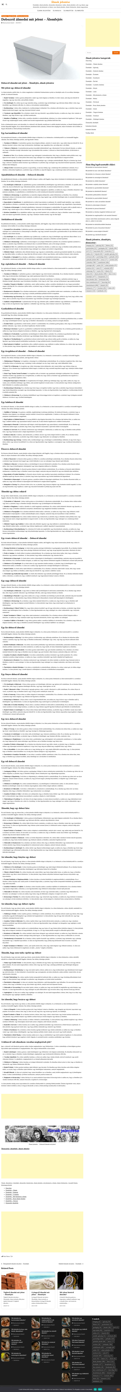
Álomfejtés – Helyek (91, 88)
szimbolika (91, 262)
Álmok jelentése (60, 2)
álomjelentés (103, 276)
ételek (111, 288)
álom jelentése (91, 279)
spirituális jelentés (92, 259)
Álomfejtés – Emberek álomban (94, 71)
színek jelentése (110, 265)
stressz (104, 259)
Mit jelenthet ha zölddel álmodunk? (95, 181)
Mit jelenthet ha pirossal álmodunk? (95, 208)
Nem (100, 1389)
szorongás (90, 265)
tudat (99, 268)
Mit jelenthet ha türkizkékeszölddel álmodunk (98, 224)
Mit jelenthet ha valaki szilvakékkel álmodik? (98, 201)
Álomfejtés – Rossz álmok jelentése (15, 1199)
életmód (104, 285)
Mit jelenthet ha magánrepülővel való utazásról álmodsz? (101, 215)
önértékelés (101, 291)
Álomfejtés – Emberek (11, 1192)
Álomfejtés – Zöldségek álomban (95, 119)
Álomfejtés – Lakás (91, 91)
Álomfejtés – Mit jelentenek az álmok (15, 1196)
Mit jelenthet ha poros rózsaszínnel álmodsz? (98, 228)
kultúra (89, 254)
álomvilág (106, 282)
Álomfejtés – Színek (91, 109)
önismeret (90, 291)
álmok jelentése (101, 274)
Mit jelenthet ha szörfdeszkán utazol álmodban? (47, 1355)
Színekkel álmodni (91, 129)
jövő (88, 251)
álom (112, 274)
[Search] (6, 4)
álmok (89, 274)
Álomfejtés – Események (93, 78)
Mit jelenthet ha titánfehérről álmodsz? (96, 191)
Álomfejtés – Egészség (92, 67)
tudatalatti (108, 268)
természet (90, 268)
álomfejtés (91, 276)
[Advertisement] (42, 1106)
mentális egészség (111, 254)
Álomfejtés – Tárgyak (11, 1201)
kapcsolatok (98, 251)
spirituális (113, 257)
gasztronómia (91, 248)
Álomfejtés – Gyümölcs (12, 1194)
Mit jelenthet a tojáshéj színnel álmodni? (97, 184)
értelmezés (90, 288)
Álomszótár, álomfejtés (23, 16)
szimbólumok (103, 262)
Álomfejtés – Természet (92, 116)
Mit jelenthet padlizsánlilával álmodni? (96, 194)
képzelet (98, 254)
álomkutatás (103, 279)
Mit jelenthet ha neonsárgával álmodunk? (97, 177)
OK (95, 1389)
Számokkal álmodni (91, 126)
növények (90, 257)
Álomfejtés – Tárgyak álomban (94, 112)
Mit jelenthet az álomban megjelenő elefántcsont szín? (101, 212)
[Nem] (118, 1389)
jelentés (113, 248)
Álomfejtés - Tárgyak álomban (9, 16)
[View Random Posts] (2, 4)
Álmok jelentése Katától (8, 22)
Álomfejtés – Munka (91, 98)
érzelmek (102, 288)
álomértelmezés (92, 285)
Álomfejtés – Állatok (11, 1190)
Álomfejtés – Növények (92, 102)
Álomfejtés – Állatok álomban (94, 64)
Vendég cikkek (90, 133)
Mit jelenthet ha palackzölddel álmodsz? (97, 198)
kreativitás (109, 251)
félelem (109, 245)
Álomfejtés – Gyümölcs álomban (95, 85)
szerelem (113, 259)
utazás (100, 271)
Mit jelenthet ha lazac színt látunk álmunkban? (98, 170)
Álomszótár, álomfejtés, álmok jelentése (15, 1149)
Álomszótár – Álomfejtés (73, 10)
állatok (108, 271)
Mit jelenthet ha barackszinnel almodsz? (97, 167)
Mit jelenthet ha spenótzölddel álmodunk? (97, 188)
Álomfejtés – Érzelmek (92, 74)
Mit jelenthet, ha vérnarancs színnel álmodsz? (98, 174)
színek (100, 265)
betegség (90, 245)
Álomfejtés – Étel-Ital (92, 81)
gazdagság (103, 248)
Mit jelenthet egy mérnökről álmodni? (96, 234)
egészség (100, 245)
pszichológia (102, 257)
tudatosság (90, 271)
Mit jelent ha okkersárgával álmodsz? (96, 205)
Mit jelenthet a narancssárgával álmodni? (97, 231)
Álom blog (57, 10)
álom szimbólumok (93, 282)
